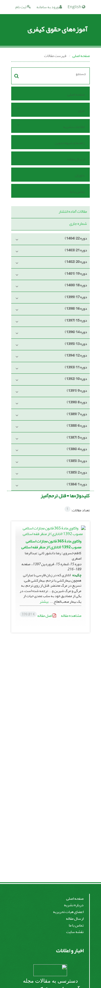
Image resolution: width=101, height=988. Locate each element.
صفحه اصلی (81, 56)
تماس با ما (77, 191)
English (75, 7)
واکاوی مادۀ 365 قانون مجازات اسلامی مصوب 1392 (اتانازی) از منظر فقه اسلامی (51, 544)
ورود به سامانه (47, 7)
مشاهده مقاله (71, 615)
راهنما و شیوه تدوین (70, 143)
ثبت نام (21, 7)
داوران (80, 175)
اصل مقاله (37, 615)
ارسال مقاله (76, 159)
